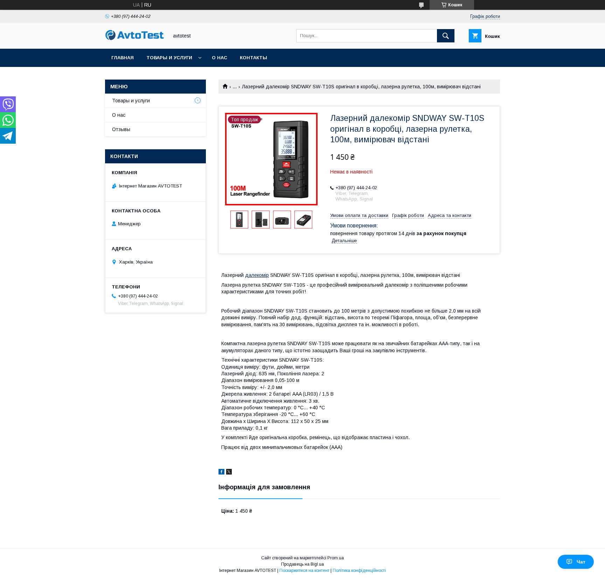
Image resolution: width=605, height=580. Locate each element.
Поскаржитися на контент (304, 570)
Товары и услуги (169, 57)
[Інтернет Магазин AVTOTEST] (135, 39)
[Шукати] (445, 35)
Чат (581, 562)
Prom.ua (335, 557)
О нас (219, 57)
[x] (229, 473)
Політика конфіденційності (359, 570)
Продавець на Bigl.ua (302, 564)
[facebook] (221, 473)
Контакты (253, 57)
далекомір (257, 275)
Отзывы (121, 129)
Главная (122, 57)
